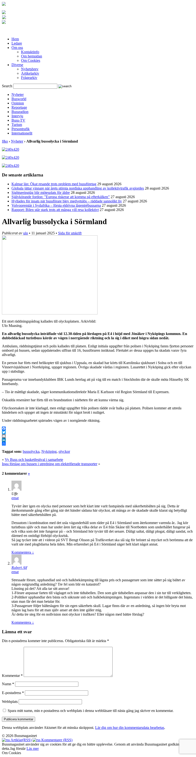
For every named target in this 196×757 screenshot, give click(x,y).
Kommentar (12, 676)
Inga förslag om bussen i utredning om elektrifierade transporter (49, 464)
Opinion (17, 103)
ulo (25, 233)
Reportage (19, 107)
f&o (5, 141)
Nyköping (49, 451)
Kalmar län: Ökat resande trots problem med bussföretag (53, 184)
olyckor (64, 451)
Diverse (17, 65)
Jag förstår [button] (18, 749)
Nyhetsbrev (29, 69)
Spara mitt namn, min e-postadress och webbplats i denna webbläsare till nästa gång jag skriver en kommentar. (91, 711)
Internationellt (21, 133)
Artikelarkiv (30, 73)
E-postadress (13, 693)
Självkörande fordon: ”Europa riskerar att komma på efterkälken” (60, 197)
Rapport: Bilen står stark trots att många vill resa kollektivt (55, 210)
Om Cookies (30, 60)
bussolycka (31, 451)
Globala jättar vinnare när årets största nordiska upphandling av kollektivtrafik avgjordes (77, 188)
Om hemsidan (31, 56)
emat (15, 498)
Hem (15, 39)
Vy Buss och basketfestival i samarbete (34, 460)
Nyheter (17, 95)
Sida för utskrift (70, 233)
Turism (16, 125)
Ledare (16, 43)
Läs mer (33, 749)
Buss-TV (18, 120)
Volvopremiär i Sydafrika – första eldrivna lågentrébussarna (56, 205)
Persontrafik (20, 129)
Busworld (18, 99)
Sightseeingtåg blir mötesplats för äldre (40, 193)
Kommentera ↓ (22, 552)
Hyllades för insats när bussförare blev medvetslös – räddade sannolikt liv (66, 201)
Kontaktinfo (30, 52)
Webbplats (10, 702)
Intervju (17, 116)
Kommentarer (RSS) (56, 740)
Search (7, 86)
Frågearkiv (29, 78)
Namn (8, 684)
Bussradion (19, 112)
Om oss (17, 48)
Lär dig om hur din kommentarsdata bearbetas (129, 728)
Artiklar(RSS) (21, 740)
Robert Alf (19, 568)
